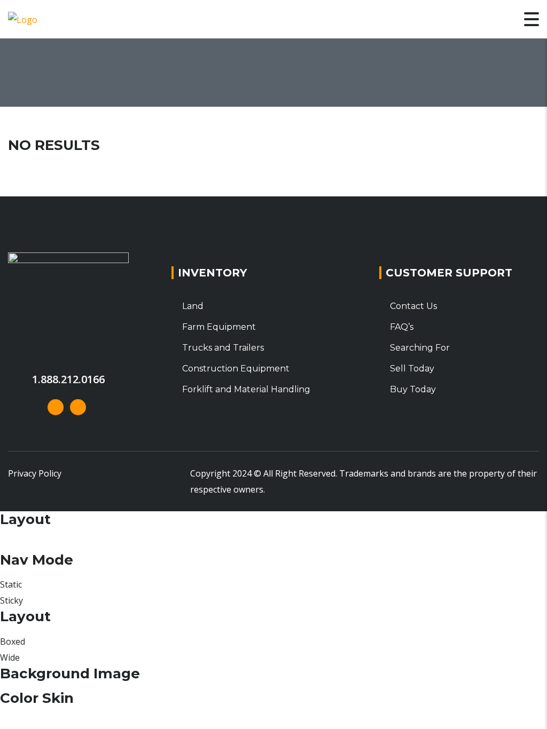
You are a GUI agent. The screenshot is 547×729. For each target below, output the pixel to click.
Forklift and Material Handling (246, 389)
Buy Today (413, 389)
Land (193, 306)
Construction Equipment (236, 368)
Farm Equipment (219, 327)
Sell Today (412, 368)
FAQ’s (401, 327)
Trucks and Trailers (223, 348)
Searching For (420, 348)
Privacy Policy (34, 473)
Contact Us (413, 306)
